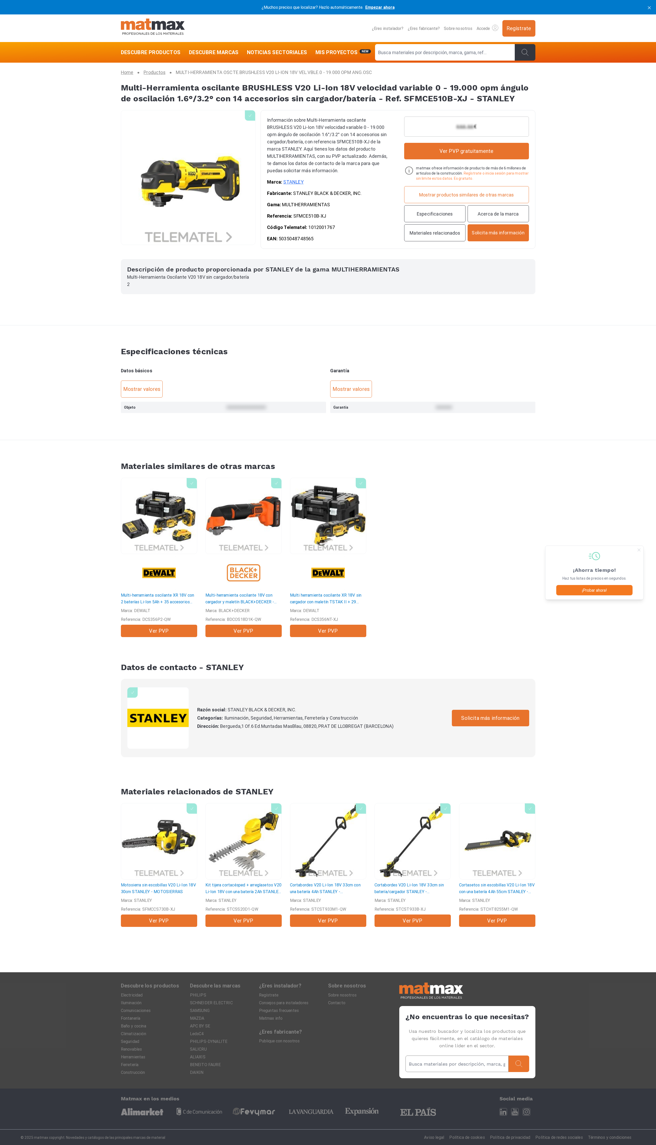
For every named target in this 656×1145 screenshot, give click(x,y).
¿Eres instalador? (388, 28)
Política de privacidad (510, 1137)
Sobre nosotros (458, 28)
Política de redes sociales (559, 1137)
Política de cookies (467, 1137)
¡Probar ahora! (594, 590)
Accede (483, 28)
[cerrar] (649, 7)
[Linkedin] (503, 1112)
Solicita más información (490, 718)
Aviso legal (434, 1137)
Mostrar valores (142, 389)
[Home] (153, 28)
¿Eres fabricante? (424, 28)
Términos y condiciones (609, 1137)
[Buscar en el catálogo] (525, 52)
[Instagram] (526, 1112)
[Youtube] (515, 1112)
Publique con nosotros (279, 1040)
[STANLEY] (158, 718)
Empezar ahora (380, 7)
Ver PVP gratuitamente (466, 151)
